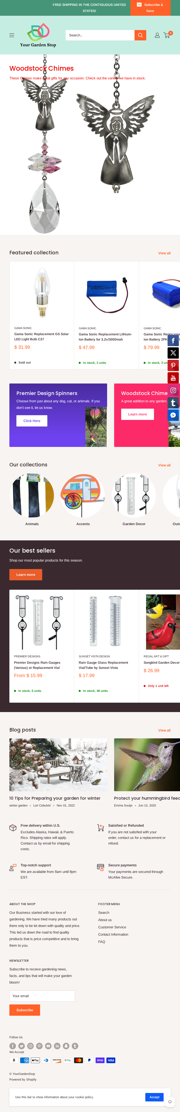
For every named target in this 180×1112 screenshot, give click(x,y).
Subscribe (24, 1010)
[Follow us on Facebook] (12, 1046)
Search (103, 912)
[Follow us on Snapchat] (66, 1046)
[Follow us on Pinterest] (39, 1046)
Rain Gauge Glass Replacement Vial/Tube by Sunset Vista (103, 665)
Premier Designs (27, 656)
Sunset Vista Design (94, 656)
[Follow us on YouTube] (48, 1046)
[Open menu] (11, 35)
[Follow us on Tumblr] (75, 1046)
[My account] (157, 35)
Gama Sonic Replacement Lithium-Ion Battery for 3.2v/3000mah (105, 336)
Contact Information (113, 934)
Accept (154, 1097)
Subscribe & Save (153, 8)
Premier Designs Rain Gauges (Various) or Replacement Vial (37, 665)
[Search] (140, 35)
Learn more (25, 575)
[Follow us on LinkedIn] (57, 1046)
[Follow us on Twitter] (21, 1046)
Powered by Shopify (23, 1079)
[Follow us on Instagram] (30, 1046)
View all (165, 253)
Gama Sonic (23, 328)
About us (105, 920)
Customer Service (112, 927)
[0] (167, 35)
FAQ (101, 942)
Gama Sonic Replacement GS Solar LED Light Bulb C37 (41, 336)
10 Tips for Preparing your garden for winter (55, 798)
